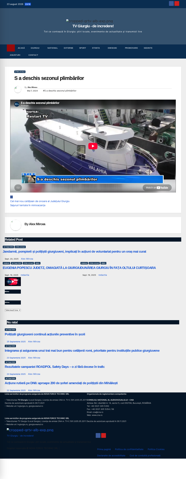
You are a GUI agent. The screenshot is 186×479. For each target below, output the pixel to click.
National (53, 48)
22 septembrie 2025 (16, 390)
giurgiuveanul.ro (36, 406)
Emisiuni (113, 48)
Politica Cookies (156, 449)
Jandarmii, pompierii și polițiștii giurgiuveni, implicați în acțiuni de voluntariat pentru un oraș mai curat (74, 251)
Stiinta (96, 48)
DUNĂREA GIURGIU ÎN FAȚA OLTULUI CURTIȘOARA (118, 268)
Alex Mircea (32, 87)
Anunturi (15, 55)
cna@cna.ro (98, 412)
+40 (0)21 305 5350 (100, 406)
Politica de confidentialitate (129, 449)
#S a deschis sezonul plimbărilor (59, 90)
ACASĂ (21, 48)
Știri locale (20, 72)
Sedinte (148, 48)
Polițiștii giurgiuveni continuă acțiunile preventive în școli (45, 334)
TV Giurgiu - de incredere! (93, 26)
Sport (82, 48)
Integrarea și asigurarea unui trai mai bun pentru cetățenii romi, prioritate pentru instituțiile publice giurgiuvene (82, 350)
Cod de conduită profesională (145, 455)
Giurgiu (35, 48)
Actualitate (8, 247)
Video (37, 263)
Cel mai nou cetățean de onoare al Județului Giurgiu (39, 201)
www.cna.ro (97, 415)
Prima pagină (104, 449)
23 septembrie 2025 (16, 358)
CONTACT (33, 55)
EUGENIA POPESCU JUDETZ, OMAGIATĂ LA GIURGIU (41, 268)
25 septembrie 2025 (16, 341)
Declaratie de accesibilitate (111, 455)
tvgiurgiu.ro (22, 406)
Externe (68, 48)
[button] (177, 51)
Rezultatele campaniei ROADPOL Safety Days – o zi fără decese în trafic (55, 367)
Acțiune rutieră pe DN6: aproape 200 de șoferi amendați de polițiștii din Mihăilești (61, 383)
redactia (25, 275)
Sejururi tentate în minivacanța (27, 205)
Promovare (131, 48)
